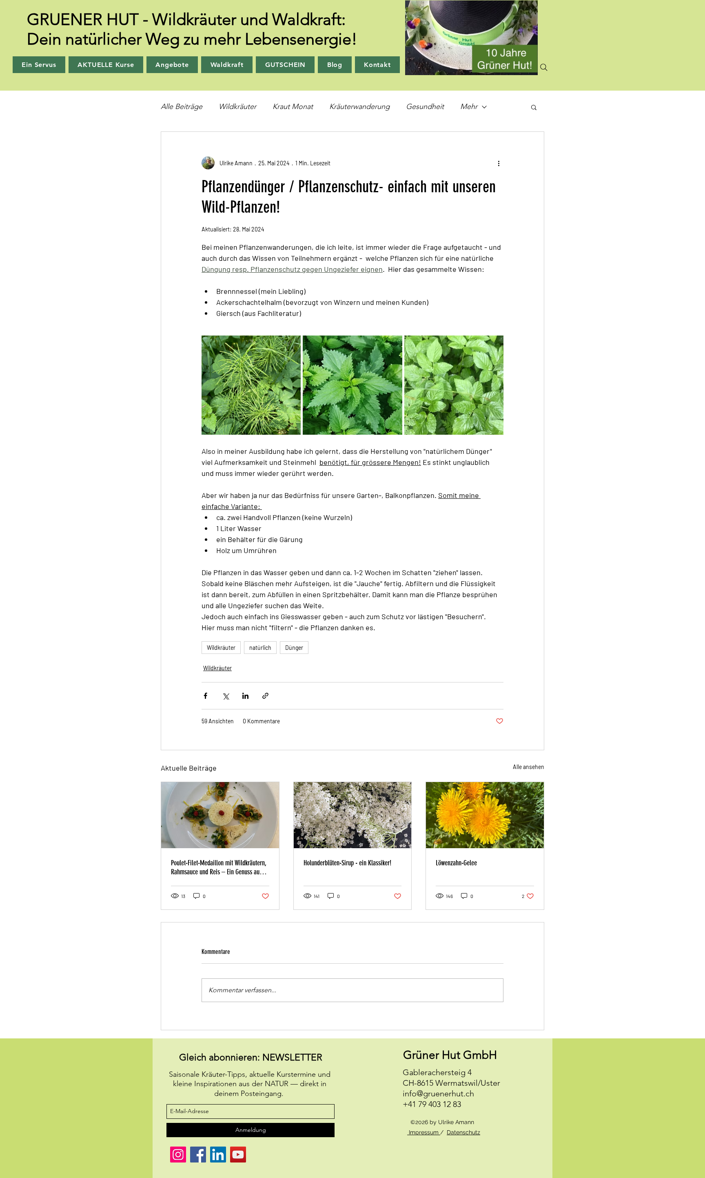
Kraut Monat (293, 106)
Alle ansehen (528, 766)
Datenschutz (463, 1132)
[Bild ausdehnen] (251, 385)
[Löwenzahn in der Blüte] (485, 815)
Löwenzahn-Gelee (456, 862)
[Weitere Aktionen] (498, 163)
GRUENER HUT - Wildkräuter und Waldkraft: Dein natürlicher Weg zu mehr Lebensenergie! (192, 29)
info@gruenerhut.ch (438, 1093)
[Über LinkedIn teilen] (245, 696)
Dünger (294, 647)
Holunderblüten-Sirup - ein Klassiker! (347, 862)
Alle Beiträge (181, 106)
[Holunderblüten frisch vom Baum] (353, 815)
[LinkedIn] (218, 1154)
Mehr (468, 106)
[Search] (543, 67)
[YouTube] (238, 1154)
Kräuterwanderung (359, 106)
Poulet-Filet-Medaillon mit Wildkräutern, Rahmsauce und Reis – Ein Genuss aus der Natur (218, 867)
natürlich (260, 647)
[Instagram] (178, 1154)
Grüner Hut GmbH (450, 1055)
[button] (534, 107)
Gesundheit (425, 106)
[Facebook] (198, 1154)
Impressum (423, 1132)
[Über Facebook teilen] (205, 696)
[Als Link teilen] (265, 696)
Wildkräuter (237, 106)
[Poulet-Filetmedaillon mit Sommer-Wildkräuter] (220, 815)
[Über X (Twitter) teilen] (225, 696)
